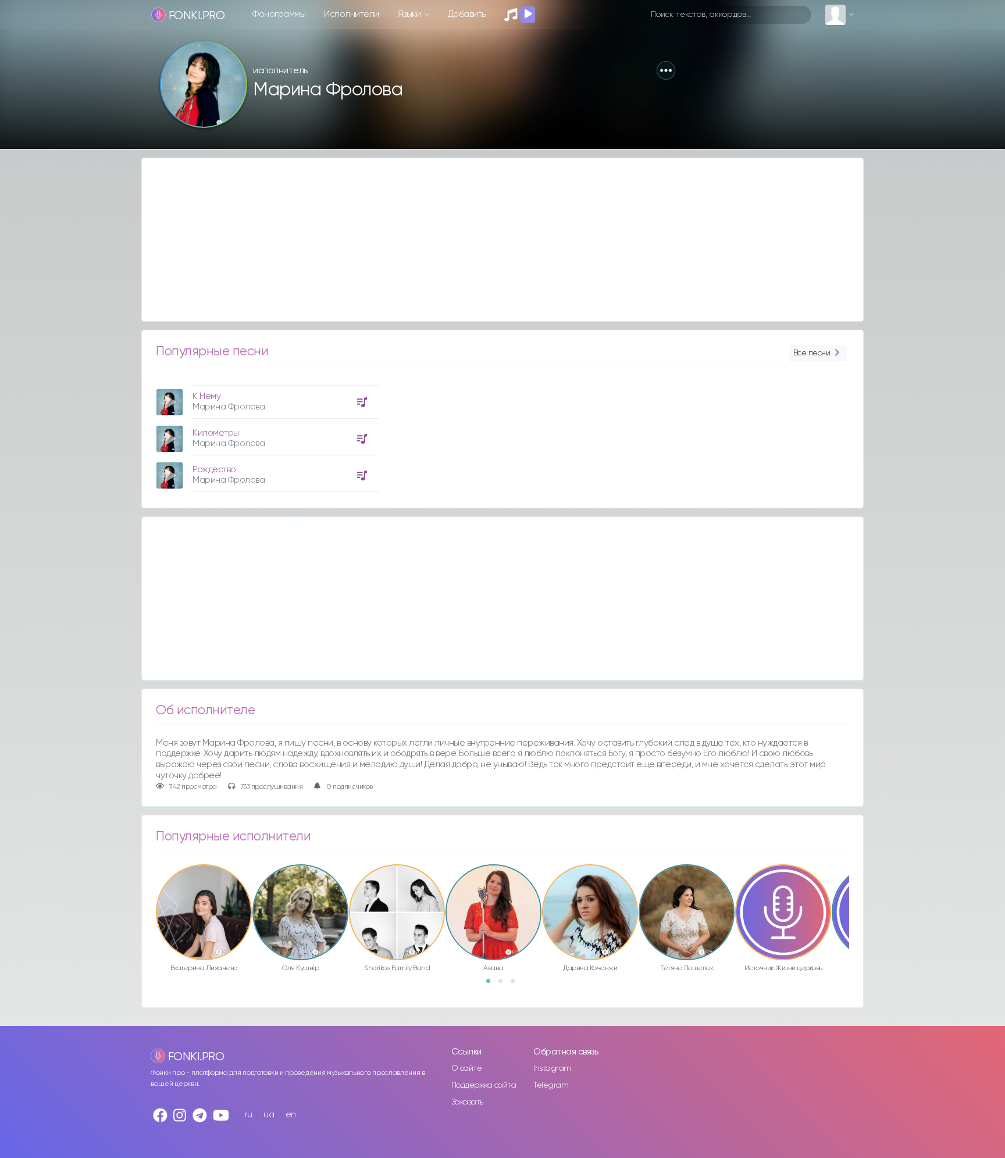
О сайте (466, 1068)
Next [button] (855, 887)
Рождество (214, 469)
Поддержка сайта (483, 1085)
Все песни (812, 353)
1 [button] (492, 984)
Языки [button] (410, 14)
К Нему (206, 396)
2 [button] (504, 984)
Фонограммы (278, 14)
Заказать (467, 1102)
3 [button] (516, 984)
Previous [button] (150, 887)
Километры (216, 433)
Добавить (467, 14)
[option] (265, 434)
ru (248, 1114)
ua (268, 1114)
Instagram (552, 1068)
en (291, 1114)
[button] (666, 70)
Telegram (550, 1085)
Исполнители (351, 14)
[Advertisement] (491, 239)
